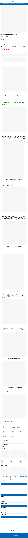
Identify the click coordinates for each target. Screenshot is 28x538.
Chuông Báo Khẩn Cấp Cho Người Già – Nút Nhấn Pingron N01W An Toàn (5, 477)
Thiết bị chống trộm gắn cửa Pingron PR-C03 (14, 459)
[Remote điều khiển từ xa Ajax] (14, 471)
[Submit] (24, 3)
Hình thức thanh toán (3, 514)
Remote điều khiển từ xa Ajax (13, 476)
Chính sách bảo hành (3, 507)
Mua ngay (6, 49)
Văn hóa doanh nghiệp (3, 501)
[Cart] (26, 3)
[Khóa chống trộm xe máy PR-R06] (5, 454)
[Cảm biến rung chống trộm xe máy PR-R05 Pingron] (23, 454)
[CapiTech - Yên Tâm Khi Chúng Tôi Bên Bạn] (14, 1)
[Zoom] (1, 32)
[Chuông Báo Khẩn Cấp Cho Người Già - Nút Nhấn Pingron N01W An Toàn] (5, 471)
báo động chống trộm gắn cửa (7, 138)
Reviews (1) (3, 446)
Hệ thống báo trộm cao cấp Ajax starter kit (23, 477)
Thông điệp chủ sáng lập (4, 503)
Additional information (5, 444)
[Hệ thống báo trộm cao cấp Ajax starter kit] (23, 471)
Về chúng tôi (2, 496)
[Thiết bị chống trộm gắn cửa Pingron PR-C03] (14, 454)
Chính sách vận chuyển (3, 512)
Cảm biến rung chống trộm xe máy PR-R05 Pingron (23, 459)
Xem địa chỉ (4, 490)
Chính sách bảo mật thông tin (4, 509)
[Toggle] (1, 55)
